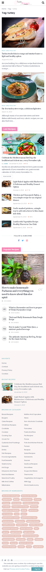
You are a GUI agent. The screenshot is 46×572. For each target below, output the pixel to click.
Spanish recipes (26, 543)
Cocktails (5, 428)
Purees (27, 446)
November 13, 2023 (15, 164)
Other (26, 425)
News (26, 418)
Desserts (5, 446)
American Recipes (29, 496)
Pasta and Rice (30, 432)
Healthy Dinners (33, 521)
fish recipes (7, 514)
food (17, 514)
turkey (15, 9)
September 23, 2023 (20, 203)
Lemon (5, 532)
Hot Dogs (5, 467)
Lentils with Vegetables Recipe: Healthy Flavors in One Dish (26, 223)
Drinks (4, 450)
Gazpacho (20, 521)
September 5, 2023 (19, 228)
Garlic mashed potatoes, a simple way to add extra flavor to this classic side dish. (28, 211)
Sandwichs (28, 457)
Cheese (37, 499)
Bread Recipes (7, 414)
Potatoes (39, 539)
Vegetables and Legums (33, 478)
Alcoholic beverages (11, 496)
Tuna (29, 547)
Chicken (6, 503)
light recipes (29, 532)
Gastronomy (9, 153)
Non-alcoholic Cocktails (33, 421)
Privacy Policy (7, 370)
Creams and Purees (20, 507)
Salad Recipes (29, 453)
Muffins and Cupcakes (32, 414)
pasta (30, 539)
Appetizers (7, 499)
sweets (21, 547)
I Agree (37, 569)
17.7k (28, 190)
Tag (9, 9)
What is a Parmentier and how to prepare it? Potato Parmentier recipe (25, 308)
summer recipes (9, 547)
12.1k (31, 203)
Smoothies (28, 467)
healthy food (22, 525)
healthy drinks (8, 525)
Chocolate (16, 503)
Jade (6, 164)
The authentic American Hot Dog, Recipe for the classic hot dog (25, 338)
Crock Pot (5, 439)
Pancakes (28, 428)
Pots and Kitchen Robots (33, 443)
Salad (5, 543)
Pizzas (26, 439)
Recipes (27, 450)
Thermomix (28, 474)
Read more (7, 176)
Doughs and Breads (11, 510)
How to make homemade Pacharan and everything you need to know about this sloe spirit (17, 292)
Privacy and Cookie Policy (19, 569)
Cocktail (6, 507)
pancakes (21, 539)
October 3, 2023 (18, 190)
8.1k (26, 164)
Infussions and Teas (9, 471)
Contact (5, 367)
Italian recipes (26, 529)
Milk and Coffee (8, 481)
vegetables (38, 547)
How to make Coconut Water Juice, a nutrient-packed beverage (23, 328)
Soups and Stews (30, 471)
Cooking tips (7, 435)
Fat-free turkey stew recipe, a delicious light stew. (21, 108)
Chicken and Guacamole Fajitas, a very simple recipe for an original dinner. (27, 198)
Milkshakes (6, 485)
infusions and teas (10, 529)
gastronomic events (11, 518)
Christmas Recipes (9, 425)
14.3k (30, 228)
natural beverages (30, 536)
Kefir (36, 529)
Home (4, 9)
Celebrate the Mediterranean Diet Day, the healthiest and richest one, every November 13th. (21, 159)
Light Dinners (16, 532)
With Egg (27, 481)
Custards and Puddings (11, 443)
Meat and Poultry (9, 50)
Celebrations (27, 499)
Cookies (5, 374)
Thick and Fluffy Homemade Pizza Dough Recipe (26, 318)
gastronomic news (29, 518)
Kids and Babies (8, 474)
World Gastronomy (31, 485)
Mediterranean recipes (11, 536)
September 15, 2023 (19, 217)
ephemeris (33, 510)
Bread (16, 499)
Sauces (27, 460)
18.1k (30, 217)
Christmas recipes (31, 503)
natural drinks (8, 539)
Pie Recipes (28, 435)
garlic (24, 514)
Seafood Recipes (31, 464)
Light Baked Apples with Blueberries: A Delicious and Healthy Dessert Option (28, 184)
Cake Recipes (7, 421)
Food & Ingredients (9, 457)
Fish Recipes (6, 453)
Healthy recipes (36, 525)
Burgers (5, 418)
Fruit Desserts (7, 460)
